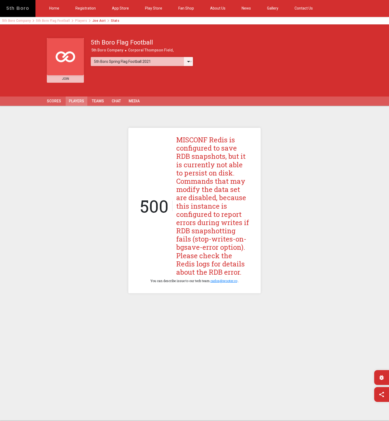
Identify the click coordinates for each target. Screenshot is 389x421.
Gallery (272, 8)
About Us (217, 8)
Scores (54, 101)
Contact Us (304, 8)
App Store (120, 8)
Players (81, 21)
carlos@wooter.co (223, 281)
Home (54, 8)
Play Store (153, 8)
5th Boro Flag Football (53, 21)
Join (65, 79)
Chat (116, 101)
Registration (85, 8)
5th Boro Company (16, 21)
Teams (98, 101)
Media (134, 101)
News (246, 8)
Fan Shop (186, 8)
